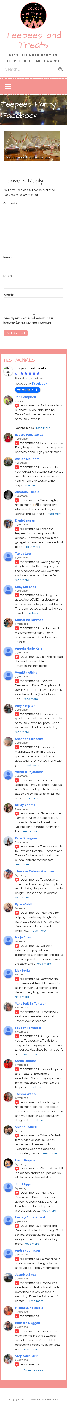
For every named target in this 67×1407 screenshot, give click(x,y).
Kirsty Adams (25, 805)
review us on (25, 389)
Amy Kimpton (25, 706)
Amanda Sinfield (27, 492)
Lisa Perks (23, 970)
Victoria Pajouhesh (29, 772)
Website (9, 295)
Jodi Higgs (23, 1184)
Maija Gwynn (24, 937)
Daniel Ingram (25, 520)
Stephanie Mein (27, 1356)
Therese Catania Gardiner (35, 871)
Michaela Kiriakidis (29, 1308)
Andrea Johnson (27, 1250)
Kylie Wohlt (23, 904)
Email (8, 276)
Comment (10, 203)
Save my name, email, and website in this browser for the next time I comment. (28, 320)
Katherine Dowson (29, 620)
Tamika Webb (25, 1094)
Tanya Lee (23, 553)
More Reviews (33, 1370)
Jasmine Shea (25, 1274)
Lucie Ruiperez (26, 1160)
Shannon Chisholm (29, 739)
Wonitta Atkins (26, 672)
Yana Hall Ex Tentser (30, 1003)
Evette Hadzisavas (29, 435)
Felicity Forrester (28, 1028)
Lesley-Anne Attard (30, 1217)
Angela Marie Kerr (28, 648)
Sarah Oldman (26, 1061)
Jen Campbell (25, 397)
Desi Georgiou (26, 838)
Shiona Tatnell (26, 1127)
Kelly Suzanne (25, 587)
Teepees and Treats (33, 40)
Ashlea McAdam (27, 459)
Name (8, 257)
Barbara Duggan (27, 1323)
